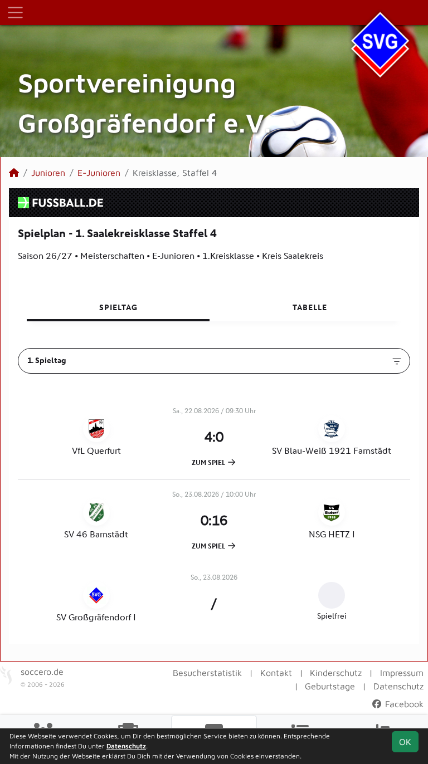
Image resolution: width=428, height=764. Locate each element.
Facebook (403, 704)
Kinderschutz (336, 673)
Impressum (402, 673)
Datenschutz (398, 686)
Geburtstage (330, 686)
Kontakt (276, 673)
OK (405, 742)
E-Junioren (98, 173)
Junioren (48, 173)
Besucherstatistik (207, 673)
